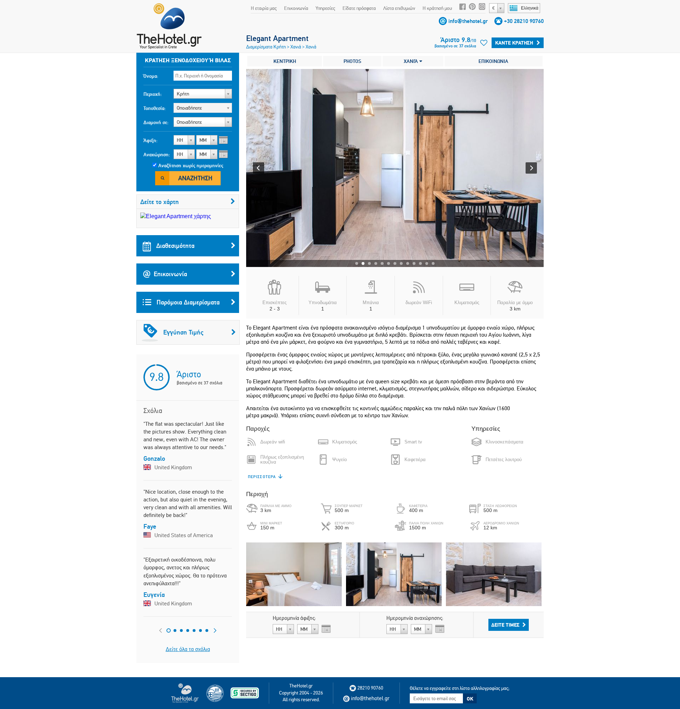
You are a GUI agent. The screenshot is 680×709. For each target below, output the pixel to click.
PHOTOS (352, 61)
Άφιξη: (150, 140)
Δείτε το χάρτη (159, 202)
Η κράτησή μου (437, 8)
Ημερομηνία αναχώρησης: (414, 618)
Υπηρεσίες (325, 8)
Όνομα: (150, 76)
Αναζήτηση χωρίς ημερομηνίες (190, 165)
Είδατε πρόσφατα (359, 8)
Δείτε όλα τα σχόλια (188, 649)
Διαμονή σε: (156, 122)
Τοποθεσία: (154, 108)
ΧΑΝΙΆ (411, 61)
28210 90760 (370, 688)
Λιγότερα (258, 476)
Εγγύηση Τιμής (183, 332)
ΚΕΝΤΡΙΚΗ (284, 61)
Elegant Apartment (277, 38)
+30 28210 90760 (524, 21)
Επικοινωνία (296, 8)
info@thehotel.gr (468, 21)
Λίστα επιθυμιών (399, 8)
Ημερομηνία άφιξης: (294, 618)
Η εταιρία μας (264, 8)
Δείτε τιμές (505, 625)
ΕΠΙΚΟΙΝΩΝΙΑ (493, 61)
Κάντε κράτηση (514, 43)
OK (470, 699)
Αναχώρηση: (156, 154)
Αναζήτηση (195, 178)
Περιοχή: (152, 94)
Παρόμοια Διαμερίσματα (187, 302)
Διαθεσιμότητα (174, 246)
